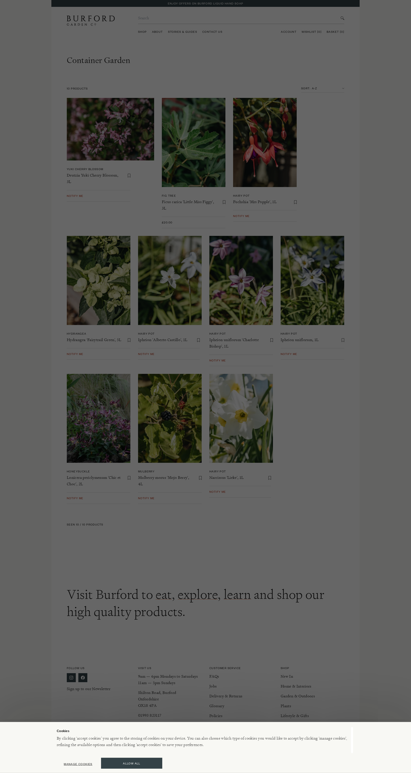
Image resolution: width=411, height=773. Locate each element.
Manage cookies (78, 764)
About (157, 32)
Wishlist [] (312, 32)
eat (164, 594)
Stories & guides (182, 32)
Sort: (305, 88)
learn (237, 594)
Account (288, 32)
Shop (142, 32)
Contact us (212, 32)
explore (198, 594)
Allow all (131, 763)
